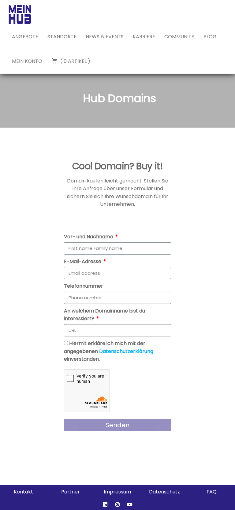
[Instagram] (117, 504)
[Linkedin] (105, 504)
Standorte (61, 36)
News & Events (105, 36)
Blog (210, 36)
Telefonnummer (83, 286)
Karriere (144, 36)
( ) (74, 61)
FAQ (212, 491)
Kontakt (23, 491)
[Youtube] (129, 504)
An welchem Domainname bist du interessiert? (104, 314)
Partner (70, 491)
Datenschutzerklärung (126, 351)
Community (179, 36)
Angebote (25, 36)
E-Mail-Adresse (83, 261)
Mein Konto (27, 61)
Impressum (117, 491)
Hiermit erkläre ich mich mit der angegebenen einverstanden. (108, 351)
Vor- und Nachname (89, 236)
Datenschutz (164, 491)
